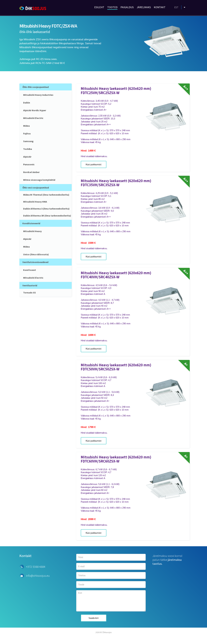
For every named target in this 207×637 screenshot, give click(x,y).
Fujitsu (27, 133)
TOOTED (112, 7)
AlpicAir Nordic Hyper (34, 110)
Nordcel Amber (31, 172)
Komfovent (29, 269)
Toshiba (27, 148)
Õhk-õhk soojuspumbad (35, 86)
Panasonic (29, 164)
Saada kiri (93, 617)
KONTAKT (159, 7)
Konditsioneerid (31, 223)
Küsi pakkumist (94, 164)
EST (176, 7)
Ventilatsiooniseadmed (35, 262)
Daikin (26, 102)
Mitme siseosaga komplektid (39, 179)
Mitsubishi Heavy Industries (38, 94)
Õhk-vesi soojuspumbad (35, 187)
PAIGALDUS (127, 7)
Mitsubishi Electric (33, 118)
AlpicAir (27, 156)
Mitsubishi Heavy (32, 231)
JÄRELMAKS (144, 7)
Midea (26, 125)
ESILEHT (99, 7)
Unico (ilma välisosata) (36, 254)
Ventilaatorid (29, 285)
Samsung (28, 141)
